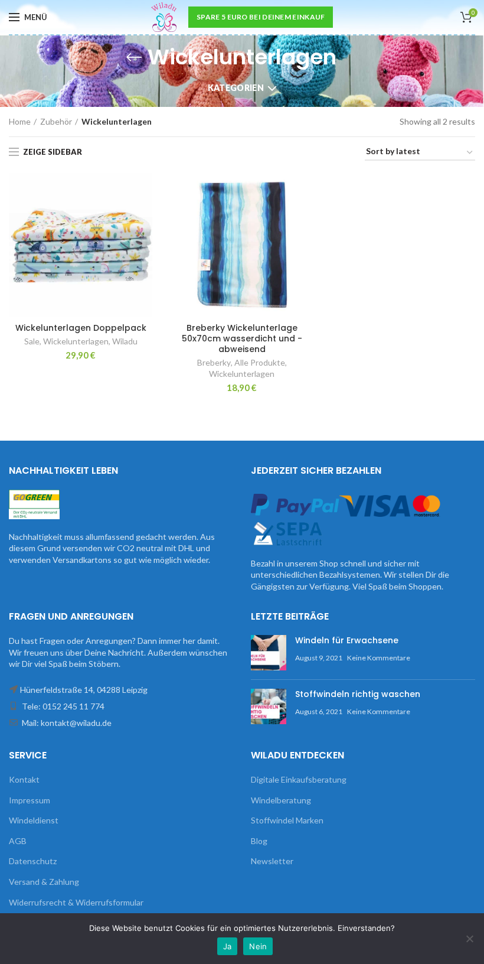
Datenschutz (33, 861)
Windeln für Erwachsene (346, 640)
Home (20, 121)
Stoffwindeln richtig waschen (357, 694)
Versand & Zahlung (44, 882)
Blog (259, 841)
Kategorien (236, 88)
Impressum (29, 800)
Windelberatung (281, 800)
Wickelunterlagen (76, 341)
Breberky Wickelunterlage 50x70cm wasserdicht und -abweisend (242, 339)
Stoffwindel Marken (287, 820)
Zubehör (56, 121)
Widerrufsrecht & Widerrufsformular (76, 902)
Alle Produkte (259, 362)
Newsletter (272, 861)
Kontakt (24, 779)
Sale (32, 341)
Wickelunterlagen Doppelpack (80, 328)
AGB (18, 841)
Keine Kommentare (378, 657)
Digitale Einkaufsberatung (298, 779)
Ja (227, 946)
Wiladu (125, 341)
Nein (258, 946)
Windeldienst (33, 820)
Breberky (214, 362)
